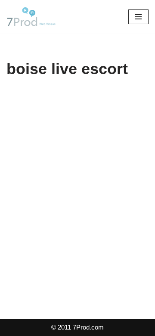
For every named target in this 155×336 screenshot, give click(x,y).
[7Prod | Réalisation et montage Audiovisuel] (32, 17)
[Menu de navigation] (138, 16)
